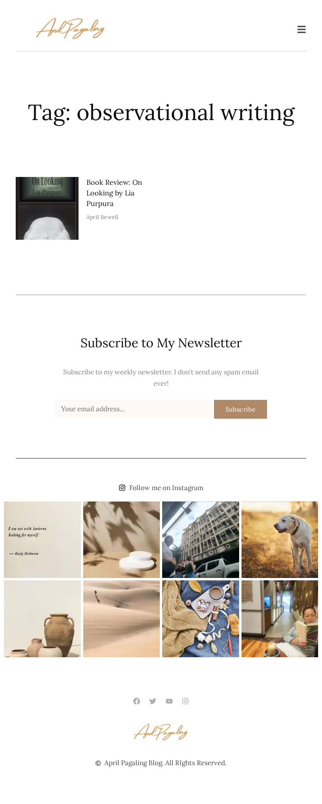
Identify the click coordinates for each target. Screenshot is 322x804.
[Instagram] (185, 701)
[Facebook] (137, 701)
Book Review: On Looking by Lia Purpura (114, 193)
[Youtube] (169, 701)
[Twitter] (153, 701)
